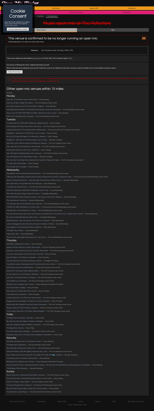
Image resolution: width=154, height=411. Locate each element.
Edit (144, 38)
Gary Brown (37, 58)
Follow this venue (14, 72)
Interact (97, 401)
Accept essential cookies (17, 29)
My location (56, 8)
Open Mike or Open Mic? (136, 401)
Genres (80, 401)
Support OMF (93, 8)
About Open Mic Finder (17, 401)
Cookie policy (41, 401)
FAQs (114, 401)
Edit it (70, 58)
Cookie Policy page (11, 25)
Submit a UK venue (76, 12)
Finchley (40, 16)
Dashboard (131, 8)
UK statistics (126, 12)
